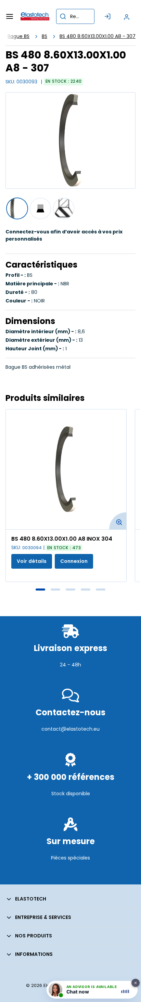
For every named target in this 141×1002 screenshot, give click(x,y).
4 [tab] (85, 589)
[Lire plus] (70, 679)
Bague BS (18, 36)
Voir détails (32, 561)
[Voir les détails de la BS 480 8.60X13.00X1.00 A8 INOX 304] (66, 469)
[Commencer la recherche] (63, 16)
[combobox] (75, 16)
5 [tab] (100, 589)
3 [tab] (70, 589)
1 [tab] (40, 589)
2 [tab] (55, 589)
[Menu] (9, 16)
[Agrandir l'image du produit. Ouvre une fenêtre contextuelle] (117, 520)
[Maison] (35, 16)
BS (44, 36)
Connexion (74, 561)
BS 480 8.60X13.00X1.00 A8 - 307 (98, 36)
